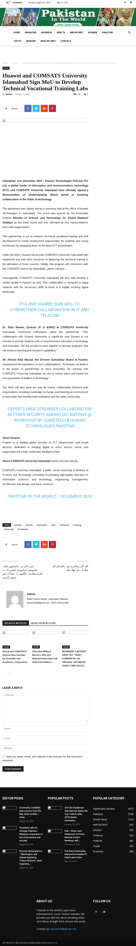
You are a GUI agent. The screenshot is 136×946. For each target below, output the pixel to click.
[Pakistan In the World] (68, 17)
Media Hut (52, 942)
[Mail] (131, 2)
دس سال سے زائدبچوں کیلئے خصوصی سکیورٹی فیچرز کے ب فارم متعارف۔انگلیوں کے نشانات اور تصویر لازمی (22, 572)
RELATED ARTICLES (16, 623)
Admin (9, 94)
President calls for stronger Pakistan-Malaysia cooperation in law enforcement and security (31, 834)
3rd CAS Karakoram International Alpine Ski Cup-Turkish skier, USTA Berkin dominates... (76, 814)
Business (46, 32)
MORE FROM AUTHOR (43, 623)
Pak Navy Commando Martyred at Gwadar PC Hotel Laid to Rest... (76, 854)
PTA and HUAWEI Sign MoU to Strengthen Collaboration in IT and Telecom (49, 310)
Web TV (61, 32)
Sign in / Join (62, 2)
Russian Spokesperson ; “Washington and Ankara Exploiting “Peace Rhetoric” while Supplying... (30, 857)
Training (77, 525)
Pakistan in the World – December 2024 (50, 496)
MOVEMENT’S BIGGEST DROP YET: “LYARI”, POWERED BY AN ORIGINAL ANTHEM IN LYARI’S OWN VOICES (74, 658)
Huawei (29, 525)
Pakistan (107, 32)
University (9, 529)
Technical (64, 525)
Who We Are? (48, 40)
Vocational (23, 529)
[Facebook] (125, 2)
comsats (17, 525)
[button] (129, 32)
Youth (17, 40)
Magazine (30, 32)
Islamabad (42, 525)
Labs (53, 525)
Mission (31, 40)
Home (16, 32)
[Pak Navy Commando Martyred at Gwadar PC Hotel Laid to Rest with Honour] (55, 854)
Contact (66, 40)
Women (92, 32)
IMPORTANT (76, 32)
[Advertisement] (68, 53)
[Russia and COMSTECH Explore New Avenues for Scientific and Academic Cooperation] (15, 639)
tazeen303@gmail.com (63, 929)
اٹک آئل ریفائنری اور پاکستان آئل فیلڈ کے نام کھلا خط (70, 568)
